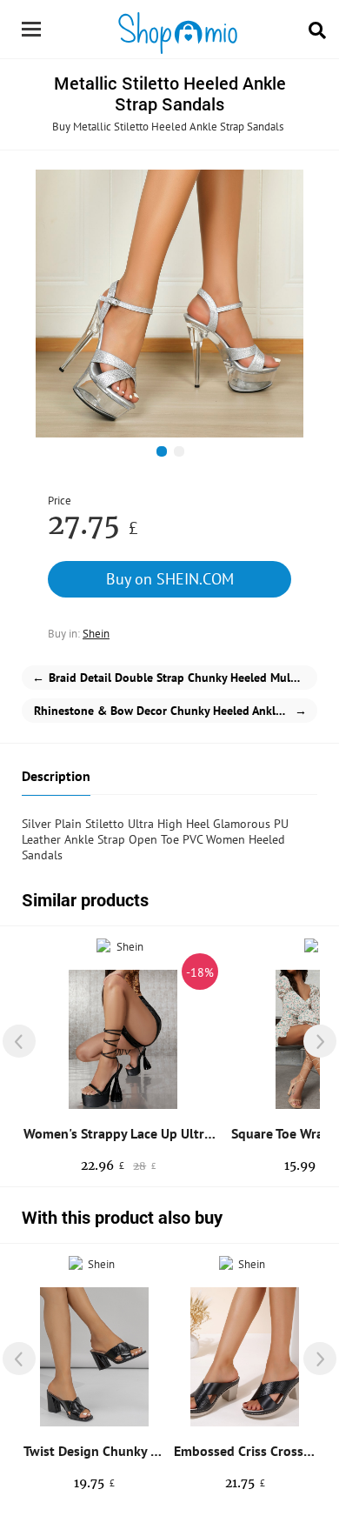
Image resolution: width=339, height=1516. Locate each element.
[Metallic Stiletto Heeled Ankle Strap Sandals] (169, 303)
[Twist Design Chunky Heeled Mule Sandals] (94, 1356)
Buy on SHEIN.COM (170, 579)
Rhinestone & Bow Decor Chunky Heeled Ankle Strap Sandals (175, 710)
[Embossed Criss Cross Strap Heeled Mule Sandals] (244, 1356)
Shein (96, 633)
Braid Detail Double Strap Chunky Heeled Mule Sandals (174, 677)
